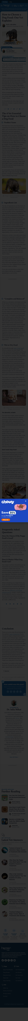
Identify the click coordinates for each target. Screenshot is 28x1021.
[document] (14, 510)
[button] (25, 501)
